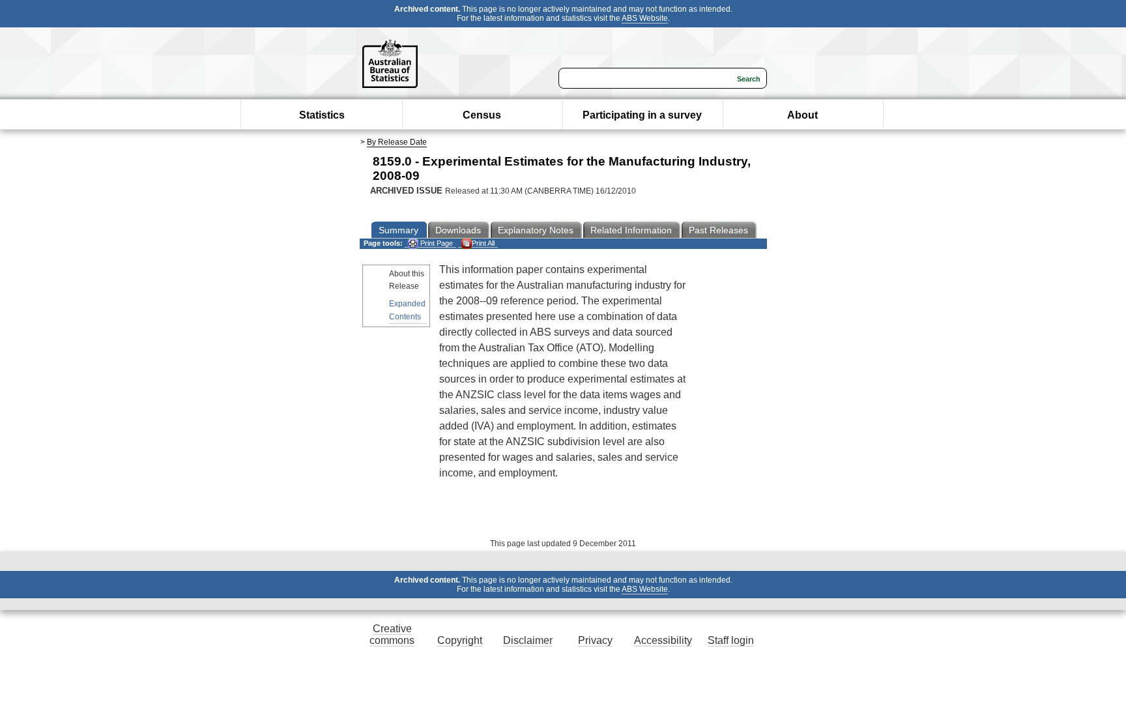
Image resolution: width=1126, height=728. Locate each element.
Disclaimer (528, 640)
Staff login (731, 640)
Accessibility (663, 640)
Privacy (595, 640)
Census (482, 115)
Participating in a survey (642, 115)
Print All (483, 243)
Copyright (459, 640)
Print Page (435, 243)
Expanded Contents (407, 310)
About (802, 115)
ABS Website (645, 18)
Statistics (322, 115)
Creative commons (391, 634)
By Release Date (397, 142)
